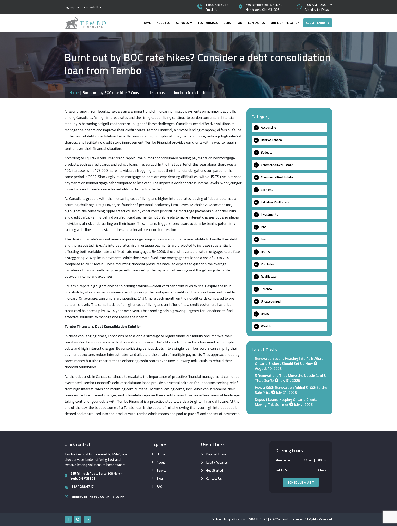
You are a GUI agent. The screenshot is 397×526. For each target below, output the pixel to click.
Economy (267, 190)
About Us (163, 22)
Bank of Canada (271, 140)
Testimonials (208, 22)
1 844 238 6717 (216, 4)
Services (182, 22)
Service (161, 470)
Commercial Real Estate (277, 165)
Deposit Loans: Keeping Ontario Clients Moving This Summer (286, 402)
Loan (264, 239)
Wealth (266, 326)
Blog (227, 22)
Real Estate (269, 277)
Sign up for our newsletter (83, 7)
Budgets (266, 152)
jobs (263, 227)
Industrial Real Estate (275, 202)
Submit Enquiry (317, 22)
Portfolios (267, 264)
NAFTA (265, 252)
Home (147, 22)
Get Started (214, 470)
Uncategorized (271, 301)
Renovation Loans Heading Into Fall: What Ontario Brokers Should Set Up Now (289, 361)
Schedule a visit (301, 482)
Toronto (266, 289)
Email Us (211, 9)
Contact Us (256, 22)
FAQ (239, 22)
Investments (269, 214)
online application (285, 22)
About (161, 462)
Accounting (268, 128)
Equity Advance (217, 462)
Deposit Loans (216, 454)
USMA (265, 314)
